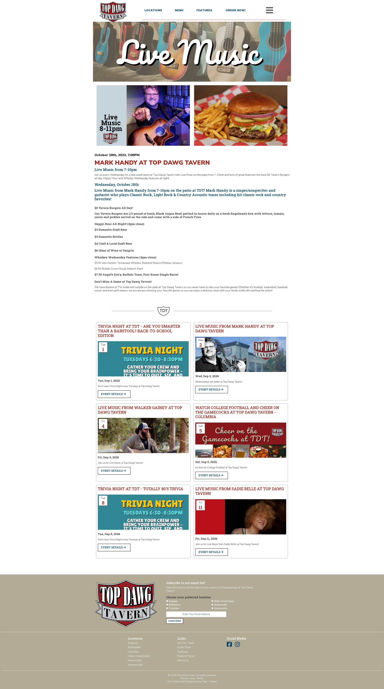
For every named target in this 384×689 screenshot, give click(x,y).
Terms (200, 678)
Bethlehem (134, 647)
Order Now (184, 647)
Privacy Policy (188, 678)
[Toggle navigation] (269, 10)
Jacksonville (135, 660)
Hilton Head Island (139, 656)
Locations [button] (153, 10)
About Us (183, 660)
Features (204, 10)
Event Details (112, 394)
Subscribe (174, 621)
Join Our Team (185, 643)
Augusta (133, 643)
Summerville (135, 665)
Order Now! (236, 10)
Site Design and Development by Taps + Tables (192, 681)
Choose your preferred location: (188, 597)
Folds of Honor (186, 656)
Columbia (133, 652)
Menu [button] (179, 10)
